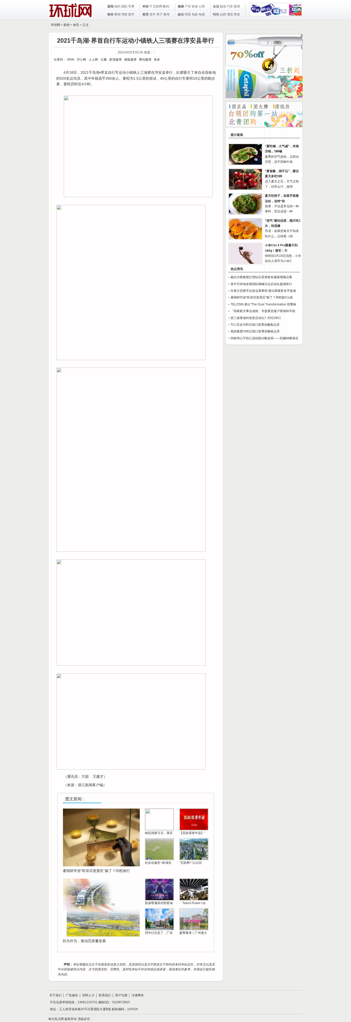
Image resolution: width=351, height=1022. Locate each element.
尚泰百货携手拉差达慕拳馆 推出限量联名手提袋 (263, 291)
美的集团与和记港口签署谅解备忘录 (255, 331)
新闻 (110, 6)
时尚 (216, 14)
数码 (166, 6)
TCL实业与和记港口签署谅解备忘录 (255, 324)
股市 (131, 14)
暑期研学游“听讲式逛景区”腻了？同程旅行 (96, 871)
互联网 (157, 6)
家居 (237, 6)
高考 (166, 14)
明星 (188, 14)
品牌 (223, 14)
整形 (237, 14)
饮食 (195, 6)
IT (151, 6)
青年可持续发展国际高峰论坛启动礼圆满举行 (261, 284)
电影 (195, 14)
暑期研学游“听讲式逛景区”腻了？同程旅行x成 (261, 297)
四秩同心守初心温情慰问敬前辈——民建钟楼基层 (264, 338)
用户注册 (121, 995)
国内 (117, 6)
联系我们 (105, 995)
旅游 (223, 6)
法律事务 (138, 995)
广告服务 (72, 995)
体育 (76, 25)
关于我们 (55, 995)
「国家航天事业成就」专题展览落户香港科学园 (262, 311)
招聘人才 (88, 995)
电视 (202, 14)
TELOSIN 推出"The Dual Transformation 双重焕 (263, 304)
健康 (181, 6)
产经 (188, 6)
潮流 (230, 14)
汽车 (230, 6)
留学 (153, 14)
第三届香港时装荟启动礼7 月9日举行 (255, 318)
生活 (216, 6)
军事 (131, 6)
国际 (124, 6)
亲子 (159, 14)
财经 (110, 14)
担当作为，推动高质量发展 (84, 941)
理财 (124, 14)
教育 (146, 14)
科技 (146, 6)
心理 (202, 6)
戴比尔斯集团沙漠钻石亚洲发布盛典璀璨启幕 (261, 277)
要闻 (117, 14)
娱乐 (181, 14)
